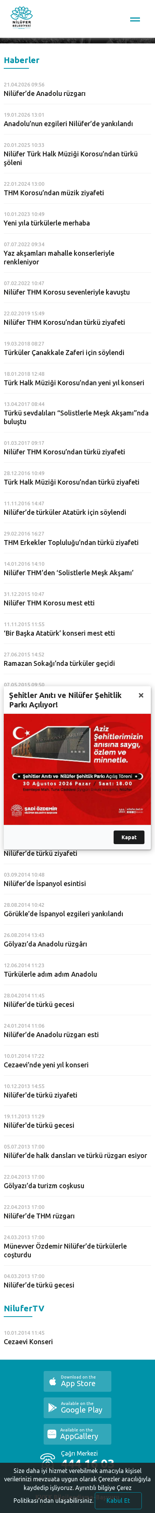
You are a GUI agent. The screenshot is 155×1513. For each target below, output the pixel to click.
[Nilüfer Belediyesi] (22, 18)
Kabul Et (118, 1500)
